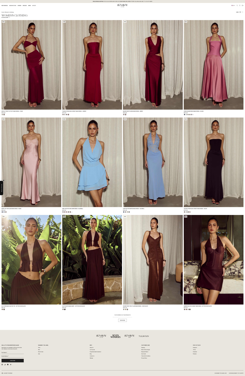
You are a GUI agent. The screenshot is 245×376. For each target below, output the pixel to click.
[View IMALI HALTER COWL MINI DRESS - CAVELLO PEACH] (65, 212)
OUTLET (34, 5)
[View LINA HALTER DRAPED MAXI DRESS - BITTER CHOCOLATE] (125, 212)
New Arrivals (5, 5)
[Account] (240, 5)
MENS (29, 5)
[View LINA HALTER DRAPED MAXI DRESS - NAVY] (124, 212)
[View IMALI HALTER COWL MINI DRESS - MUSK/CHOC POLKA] (66, 212)
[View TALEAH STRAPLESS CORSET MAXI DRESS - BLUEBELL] (65, 114)
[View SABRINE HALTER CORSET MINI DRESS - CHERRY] (186, 309)
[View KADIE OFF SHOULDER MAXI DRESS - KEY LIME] (4, 212)
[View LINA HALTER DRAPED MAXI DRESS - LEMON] (127, 212)
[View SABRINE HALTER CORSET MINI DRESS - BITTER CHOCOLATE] (190, 309)
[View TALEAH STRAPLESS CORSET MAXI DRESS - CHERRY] (68, 114)
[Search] (237, 5)
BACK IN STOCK (12, 5)
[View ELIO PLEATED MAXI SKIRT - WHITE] (63, 309)
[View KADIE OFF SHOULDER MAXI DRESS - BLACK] (2, 212)
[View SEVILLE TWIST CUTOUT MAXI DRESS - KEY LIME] (2, 114)
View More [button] (122, 320)
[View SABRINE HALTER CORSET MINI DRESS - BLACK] (184, 309)
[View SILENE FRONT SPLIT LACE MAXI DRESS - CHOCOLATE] (127, 309)
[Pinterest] (10, 364)
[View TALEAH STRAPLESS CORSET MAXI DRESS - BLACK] (66, 114)
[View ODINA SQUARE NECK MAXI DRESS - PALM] (188, 114)
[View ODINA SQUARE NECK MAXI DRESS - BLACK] (184, 114)
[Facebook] (7, 364)
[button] (1, 188)
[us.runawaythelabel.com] (122, 5)
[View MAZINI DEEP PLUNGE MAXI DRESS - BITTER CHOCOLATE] (124, 114)
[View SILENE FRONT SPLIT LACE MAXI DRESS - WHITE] (124, 309)
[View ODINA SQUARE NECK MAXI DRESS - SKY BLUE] (191, 114)
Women (19, 5)
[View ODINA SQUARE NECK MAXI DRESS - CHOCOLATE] (190, 114)
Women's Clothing (9, 12)
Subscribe (12, 360)
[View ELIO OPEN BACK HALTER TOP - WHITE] (2, 309)
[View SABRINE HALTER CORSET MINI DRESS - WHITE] (188, 309)
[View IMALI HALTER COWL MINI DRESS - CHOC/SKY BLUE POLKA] (68, 212)
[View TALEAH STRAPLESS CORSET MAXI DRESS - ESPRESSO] (63, 114)
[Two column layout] (242, 12)
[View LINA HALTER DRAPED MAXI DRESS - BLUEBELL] (129, 212)
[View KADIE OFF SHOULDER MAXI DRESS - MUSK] (6, 212)
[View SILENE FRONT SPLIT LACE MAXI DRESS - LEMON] (125, 309)
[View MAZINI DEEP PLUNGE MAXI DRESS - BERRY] (125, 114)
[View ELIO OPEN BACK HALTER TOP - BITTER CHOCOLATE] (4, 309)
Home (3, 12)
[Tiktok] (5, 364)
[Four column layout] (240, 12)
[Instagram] (2, 364)
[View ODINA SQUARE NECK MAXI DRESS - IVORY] (186, 114)
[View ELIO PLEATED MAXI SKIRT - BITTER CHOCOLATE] (65, 309)
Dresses (25, 5)
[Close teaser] (3, 180)
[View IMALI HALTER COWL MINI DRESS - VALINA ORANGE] (63, 212)
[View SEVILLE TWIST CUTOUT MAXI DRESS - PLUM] (4, 114)
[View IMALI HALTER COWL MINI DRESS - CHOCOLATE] (70, 212)
